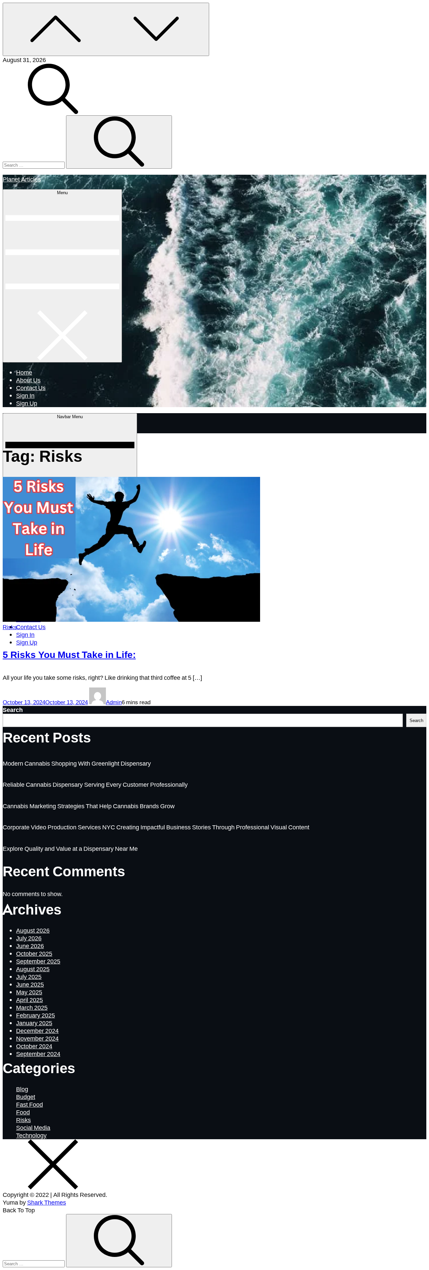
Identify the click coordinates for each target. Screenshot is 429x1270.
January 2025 (34, 1023)
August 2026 (33, 930)
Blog (22, 1089)
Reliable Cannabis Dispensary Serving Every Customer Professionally (95, 784)
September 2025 (38, 961)
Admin (114, 702)
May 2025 (29, 992)
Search (13, 709)
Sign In (25, 395)
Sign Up (26, 403)
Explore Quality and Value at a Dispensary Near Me (70, 848)
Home (24, 372)
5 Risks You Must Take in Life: (69, 654)
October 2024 (34, 1046)
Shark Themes (46, 1202)
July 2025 (29, 976)
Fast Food (29, 1104)
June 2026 (30, 945)
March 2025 (32, 1007)
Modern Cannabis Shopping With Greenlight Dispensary (77, 763)
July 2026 (29, 938)
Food (23, 1112)
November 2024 (37, 1038)
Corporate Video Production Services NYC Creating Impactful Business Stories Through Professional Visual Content (156, 827)
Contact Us (31, 387)
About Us (28, 380)
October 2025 (34, 953)
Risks (10, 626)
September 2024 (38, 1053)
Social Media (33, 1127)
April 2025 (29, 999)
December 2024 (37, 1030)
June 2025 (30, 984)
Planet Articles (22, 179)
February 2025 (35, 1015)
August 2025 (33, 969)
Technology (31, 1135)
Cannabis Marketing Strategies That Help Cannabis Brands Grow (89, 806)
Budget (25, 1096)
